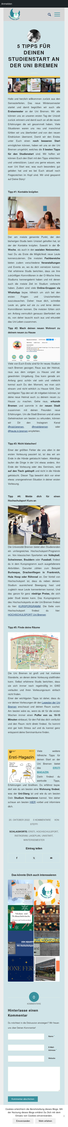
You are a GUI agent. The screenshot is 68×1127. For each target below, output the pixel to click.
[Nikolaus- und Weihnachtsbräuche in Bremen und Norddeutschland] (21, 918)
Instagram (21, 835)
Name (51, 1036)
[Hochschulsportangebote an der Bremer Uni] (47, 943)
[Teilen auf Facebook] (16, 858)
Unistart (47, 835)
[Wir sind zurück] (47, 892)
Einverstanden (23, 1121)
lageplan (34, 835)
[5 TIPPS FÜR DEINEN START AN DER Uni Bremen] (34, 85)
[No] (64, 1116)
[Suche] (48, 14)
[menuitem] (48, 14)
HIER (33, 802)
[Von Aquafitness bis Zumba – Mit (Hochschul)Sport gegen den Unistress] (21, 943)
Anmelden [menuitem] (6, 3)
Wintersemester (34, 839)
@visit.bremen (16, 426)
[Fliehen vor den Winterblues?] (21, 892)
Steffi (34, 824)
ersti (31, 831)
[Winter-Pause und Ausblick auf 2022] (21, 969)
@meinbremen (40, 426)
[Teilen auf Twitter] (34, 858)
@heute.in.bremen (18, 431)
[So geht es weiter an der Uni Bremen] (47, 969)
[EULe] (29, 14)
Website (51, 1058)
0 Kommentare (42, 819)
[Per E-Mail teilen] (51, 858)
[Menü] (55, 14)
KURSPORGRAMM (29, 606)
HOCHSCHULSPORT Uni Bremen (27, 614)
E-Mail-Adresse (52, 1048)
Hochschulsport (47, 831)
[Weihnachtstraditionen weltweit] (47, 918)
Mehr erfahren (45, 1121)
